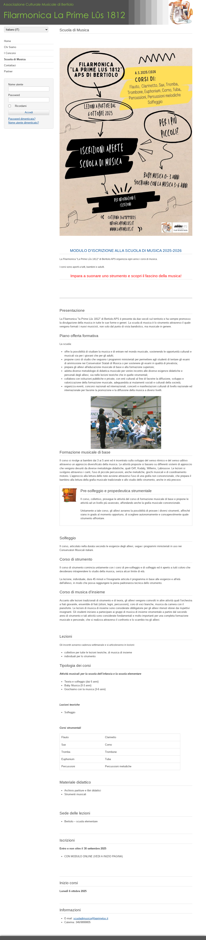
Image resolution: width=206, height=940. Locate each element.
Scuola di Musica (15, 59)
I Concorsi (10, 53)
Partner (8, 71)
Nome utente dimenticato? (23, 122)
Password (14, 95)
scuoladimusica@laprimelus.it (90, 918)
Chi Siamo (10, 47)
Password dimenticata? (21, 118)
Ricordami (21, 105)
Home (7, 41)
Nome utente (15, 84)
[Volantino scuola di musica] (126, 142)
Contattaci (10, 65)
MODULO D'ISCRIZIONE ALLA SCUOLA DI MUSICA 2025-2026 (126, 250)
